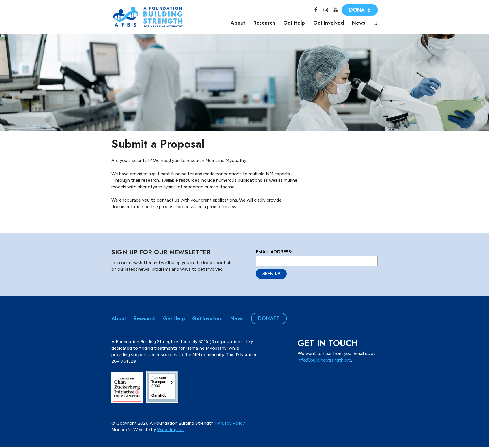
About (238, 23)
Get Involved (328, 23)
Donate (359, 10)
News (358, 23)
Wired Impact (170, 429)
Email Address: (274, 252)
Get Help (294, 23)
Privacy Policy (231, 423)
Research (264, 23)
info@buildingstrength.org (324, 360)
